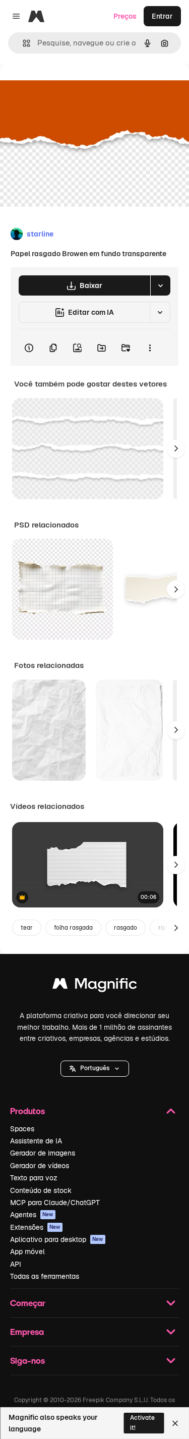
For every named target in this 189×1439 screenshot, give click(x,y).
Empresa (27, 1331)
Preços (125, 16)
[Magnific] (94, 986)
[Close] (175, 1423)
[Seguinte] (176, 448)
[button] (94, 1069)
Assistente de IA (36, 1140)
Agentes (31, 1214)
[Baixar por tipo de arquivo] (160, 285)
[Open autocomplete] (22, 43)
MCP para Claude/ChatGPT (55, 1202)
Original (64, 86)
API (15, 1264)
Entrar (162, 16)
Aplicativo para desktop (56, 1239)
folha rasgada (73, 928)
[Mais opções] (150, 348)
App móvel (27, 1251)
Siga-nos (27, 1360)
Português (94, 1068)
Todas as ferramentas (44, 1276)
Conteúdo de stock (41, 1190)
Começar (27, 1303)
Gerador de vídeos (39, 1165)
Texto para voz (33, 1177)
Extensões (35, 1227)
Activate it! (142, 1422)
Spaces (22, 1128)
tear (27, 928)
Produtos (27, 1111)
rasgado (125, 928)
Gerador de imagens (42, 1153)
